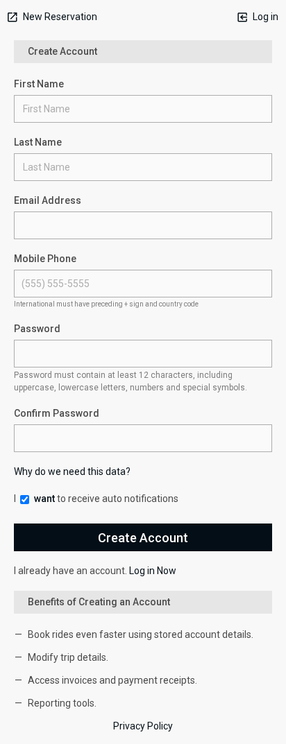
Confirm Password (56, 413)
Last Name (38, 142)
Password (37, 328)
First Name (39, 83)
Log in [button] (264, 16)
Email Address (47, 200)
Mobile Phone (45, 258)
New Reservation (59, 16)
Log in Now (152, 570)
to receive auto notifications (106, 498)
